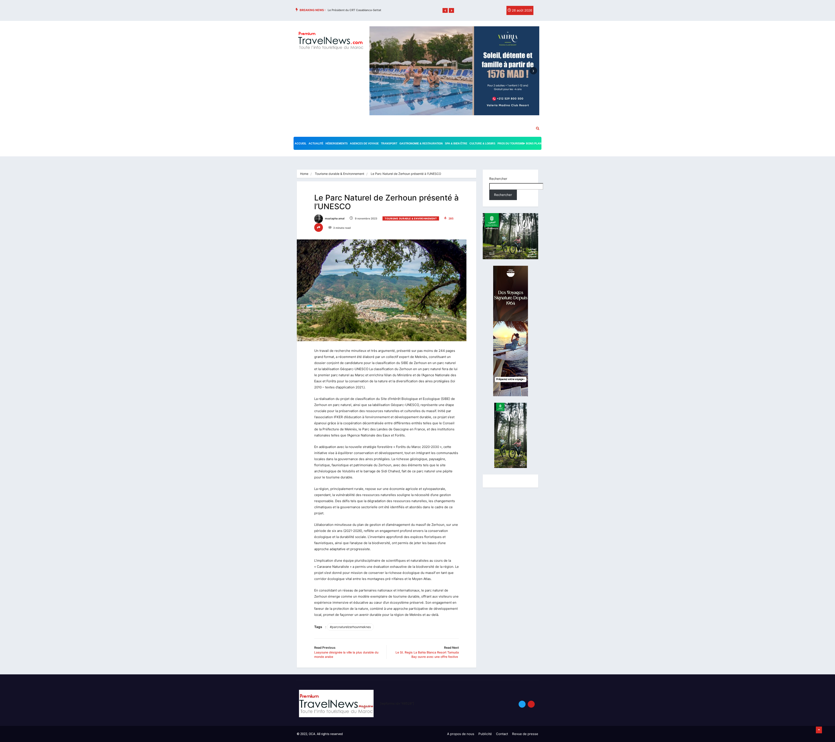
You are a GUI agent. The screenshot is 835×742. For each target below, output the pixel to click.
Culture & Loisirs (482, 143)
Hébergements (337, 143)
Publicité (485, 734)
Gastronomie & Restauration (421, 143)
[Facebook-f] (481, 11)
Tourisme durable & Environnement (339, 173)
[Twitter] (490, 11)
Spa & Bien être (456, 143)
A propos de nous (460, 734)
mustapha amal (334, 218)
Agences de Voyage (364, 143)
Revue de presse (525, 734)
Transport (389, 143)
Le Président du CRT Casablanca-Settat (354, 10)
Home (304, 173)
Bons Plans (534, 143)
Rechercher (498, 179)
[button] (445, 10)
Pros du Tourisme (511, 143)
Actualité (316, 143)
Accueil (300, 143)
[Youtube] (531, 704)
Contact (502, 734)
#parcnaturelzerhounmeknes (350, 627)
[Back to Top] (819, 730)
